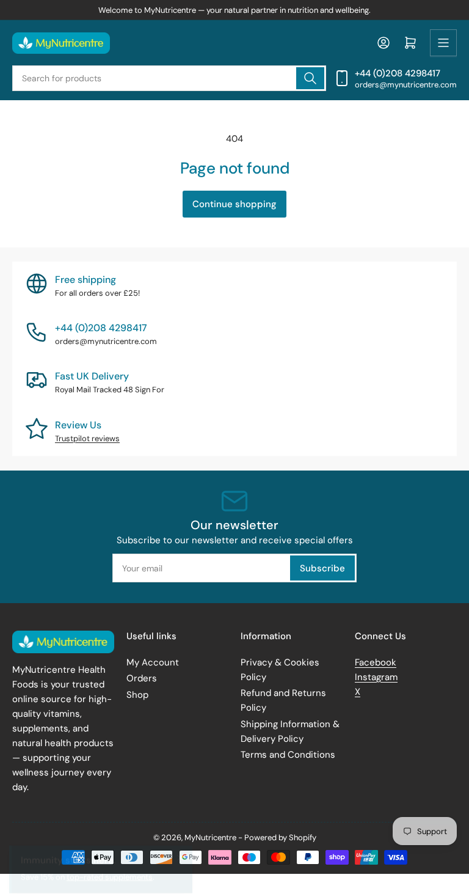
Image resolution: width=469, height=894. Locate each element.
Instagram (376, 677)
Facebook (375, 662)
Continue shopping (234, 204)
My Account (152, 662)
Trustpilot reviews (87, 438)
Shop (137, 695)
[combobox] (169, 78)
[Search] (310, 78)
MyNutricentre (210, 837)
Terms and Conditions (288, 755)
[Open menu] (443, 42)
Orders (141, 678)
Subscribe (322, 568)
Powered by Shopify (280, 837)
